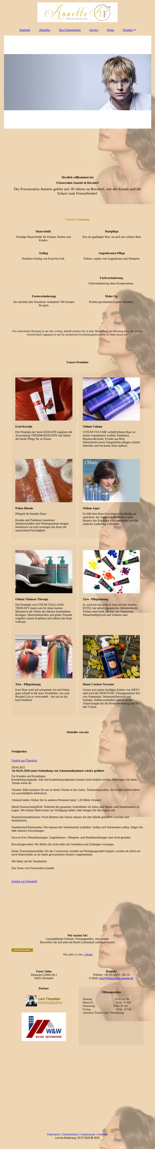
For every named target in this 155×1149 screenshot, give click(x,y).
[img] (77, 12)
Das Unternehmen (70, 30)
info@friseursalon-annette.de (116, 978)
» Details (88, 954)
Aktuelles (44, 30)
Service (93, 30)
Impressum (88, 1134)
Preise (110, 30)
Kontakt (128, 30)
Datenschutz (71, 1134)
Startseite (24, 30)
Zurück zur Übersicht (24, 760)
